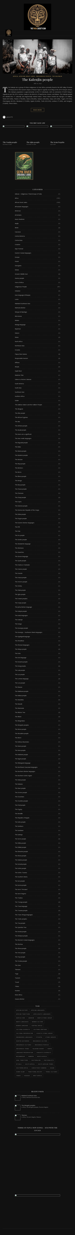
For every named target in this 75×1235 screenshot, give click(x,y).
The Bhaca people (20, 476)
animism (31, 1018)
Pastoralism (36, 1060)
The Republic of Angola (22, 818)
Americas (18, 211)
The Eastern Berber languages (24, 523)
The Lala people (20, 670)
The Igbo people (33, 142)
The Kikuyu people (21, 649)
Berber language (22, 1025)
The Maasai (18, 687)
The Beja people (20, 464)
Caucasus (18, 232)
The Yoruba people (21, 961)
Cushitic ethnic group (44, 1033)
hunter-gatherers (22, 1041)
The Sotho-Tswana (21, 872)
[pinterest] (40, 2)
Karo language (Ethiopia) (22, 295)
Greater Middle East (21, 274)
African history (22, 1010)
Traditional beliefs (35, 1071)
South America (19, 383)
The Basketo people (21, 455)
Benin (16, 228)
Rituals (17, 367)
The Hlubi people (20, 590)
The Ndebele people (21, 754)
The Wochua (19, 944)
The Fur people (20, 535)
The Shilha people (20, 843)
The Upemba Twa (20, 927)
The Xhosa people (20, 948)
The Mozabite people (21, 733)
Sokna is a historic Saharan (23, 379)
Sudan (17, 400)
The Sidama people (21, 860)
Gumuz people (19, 278)
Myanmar (18, 329)
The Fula (17, 531)
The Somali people (21, 864)
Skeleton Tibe (19, 375)
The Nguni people (20, 759)
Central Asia (18, 240)
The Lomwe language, (22, 679)
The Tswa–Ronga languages (24, 915)
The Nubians (19, 784)
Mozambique (20, 1056)
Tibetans (17, 969)
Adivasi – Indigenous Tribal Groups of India (28, 194)
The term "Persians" (21, 889)
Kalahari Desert (38, 1048)
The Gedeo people (21, 539)
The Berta (18, 472)
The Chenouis (19, 493)
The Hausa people (21, 577)
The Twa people (20, 923)
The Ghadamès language (23, 544)
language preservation (24, 1052)
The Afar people (20, 413)
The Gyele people (20, 561)
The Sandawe (19, 830)
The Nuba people (20, 780)
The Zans (18, 965)
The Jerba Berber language (23, 607)
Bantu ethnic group (45, 1018)
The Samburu (19, 826)
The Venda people (10, 142)
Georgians (18, 265)
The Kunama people (21, 662)
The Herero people (21, 582)
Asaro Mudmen (19, 219)
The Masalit (18, 704)
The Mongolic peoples (22, 725)
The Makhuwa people (21, 691)
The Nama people (20, 746)
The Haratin (18, 573)
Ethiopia (39, 1037)
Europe (17, 257)
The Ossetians (19, 797)
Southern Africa (19, 396)
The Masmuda (19, 708)
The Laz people (20, 674)
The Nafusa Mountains (22, 742)
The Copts (18, 502)
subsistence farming (39, 1068)
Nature (17, 333)
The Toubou (19, 898)
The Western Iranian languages (25, 940)
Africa (15, 76)
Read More (37, 110)
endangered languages (24, 1037)
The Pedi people (20, 805)
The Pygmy (18, 809)
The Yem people (20, 953)
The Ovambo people (21, 801)
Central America (20, 236)
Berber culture (37, 1021)
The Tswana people (21, 910)
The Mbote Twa (20, 712)
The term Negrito (57, 142)
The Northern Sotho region (23, 775)
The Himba (18, 586)
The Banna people (20, 451)
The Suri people (20, 881)
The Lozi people (20, 683)
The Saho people (20, 822)
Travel (17, 982)
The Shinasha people (21, 851)
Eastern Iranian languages (23, 253)
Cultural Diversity (23, 1029)
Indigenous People (43, 76)
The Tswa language (21, 906)
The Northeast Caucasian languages (26, 767)
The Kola (17, 653)
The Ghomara (19, 548)
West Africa (18, 995)
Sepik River (18, 371)
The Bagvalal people (21, 442)
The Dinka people (20, 514)
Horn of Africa (19, 282)
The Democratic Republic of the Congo (27, 510)
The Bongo (18, 480)
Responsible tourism (21, 358)
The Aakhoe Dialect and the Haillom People (28, 405)
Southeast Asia (19, 392)
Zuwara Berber (19, 999)
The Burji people (20, 485)
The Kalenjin (57, 76)
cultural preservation (24, 1033)
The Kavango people (21, 628)
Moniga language (20, 324)
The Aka (17, 421)
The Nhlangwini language (22, 763)
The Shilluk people (20, 847)
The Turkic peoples (21, 919)
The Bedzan (18, 459)
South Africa (30, 1064)
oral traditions (22, 1060)
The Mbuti (18, 716)
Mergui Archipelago (21, 312)
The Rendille (19, 813)
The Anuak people (20, 430)
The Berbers (19, 468)
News (17, 337)
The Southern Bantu (21, 877)
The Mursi (18, 738)
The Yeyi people (20, 957)
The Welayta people (21, 936)
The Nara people (20, 750)
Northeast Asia (19, 346)
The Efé (17, 527)
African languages (38, 1010)
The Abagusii (19, 409)
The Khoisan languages (22, 645)
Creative (17, 244)
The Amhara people (21, 426)
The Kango (18, 624)
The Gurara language (21, 556)
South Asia (18, 388)
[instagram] (38, 2)
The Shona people (20, 856)
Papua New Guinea (21, 354)
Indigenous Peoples (42, 1045)
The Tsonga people (21, 902)
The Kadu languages (21, 615)
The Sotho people (20, 868)
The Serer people (20, 839)
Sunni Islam (20, 1071)
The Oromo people (21, 792)
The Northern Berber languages (25, 771)
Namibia (31, 1056)
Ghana (17, 270)
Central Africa (37, 1025)
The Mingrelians (20, 721)
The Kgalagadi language (22, 636)
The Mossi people (20, 729)
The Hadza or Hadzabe (22, 565)
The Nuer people (20, 788)
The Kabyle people (21, 611)
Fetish (17, 261)
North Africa (18, 341)
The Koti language (20, 657)
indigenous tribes (22, 1048)
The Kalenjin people (37, 79)
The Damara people (21, 506)
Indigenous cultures (23, 1045)
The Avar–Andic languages (23, 438)
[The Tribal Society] (37, 18)
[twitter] (35, 2)
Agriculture (20, 1018)
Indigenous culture (40, 1041)
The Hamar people (21, 569)
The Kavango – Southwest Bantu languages (28, 632)
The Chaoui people (21, 489)
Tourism (17, 978)
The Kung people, (20, 666)
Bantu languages (22, 1021)
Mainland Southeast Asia (22, 303)
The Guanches (19, 552)
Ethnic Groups (51, 1037)
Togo (16, 974)
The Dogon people (21, 518)
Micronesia (18, 316)
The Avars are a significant (23, 434)
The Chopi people (20, 497)
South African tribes (45, 1064)
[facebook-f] (33, 2)
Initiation (17, 291)
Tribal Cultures (51, 1071)
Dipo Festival (19, 249)
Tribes (17, 986)
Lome (16, 299)
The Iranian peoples (21, 598)
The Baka (18, 447)
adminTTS (9, 117)
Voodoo (17, 990)
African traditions (23, 1014)
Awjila (16, 223)
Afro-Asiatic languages (42, 1014)
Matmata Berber (20, 308)
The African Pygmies (21, 417)
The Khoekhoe (19, 641)
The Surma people (20, 885)
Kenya (50, 1048)
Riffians (17, 362)
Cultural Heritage (40, 1029)
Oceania (17, 350)
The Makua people (21, 695)
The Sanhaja (18, 834)
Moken (17, 320)
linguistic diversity (43, 1052)
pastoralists (49, 1060)
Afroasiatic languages (21, 206)
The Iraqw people (20, 603)
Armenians (18, 215)
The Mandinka (19, 700)
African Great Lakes (27, 76)
